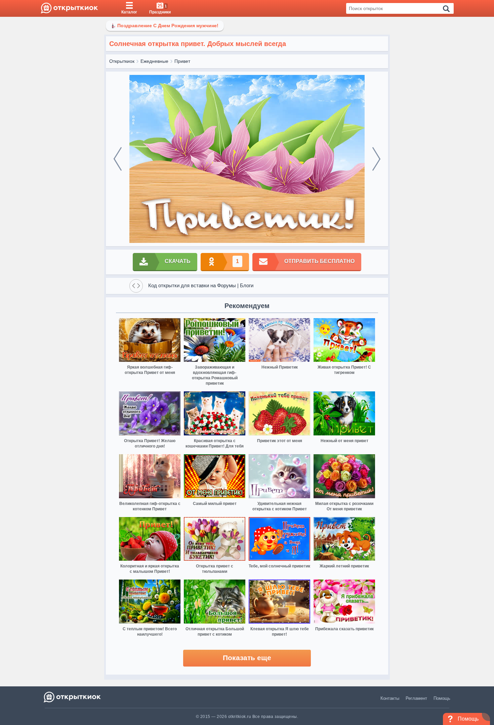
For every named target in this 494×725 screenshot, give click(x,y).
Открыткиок (121, 61)
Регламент (416, 698)
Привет (182, 61)
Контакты (389, 698)
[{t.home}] (73, 697)
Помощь (442, 698)
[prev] (118, 159)
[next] (376, 159)
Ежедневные (154, 61)
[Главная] (69, 8)
